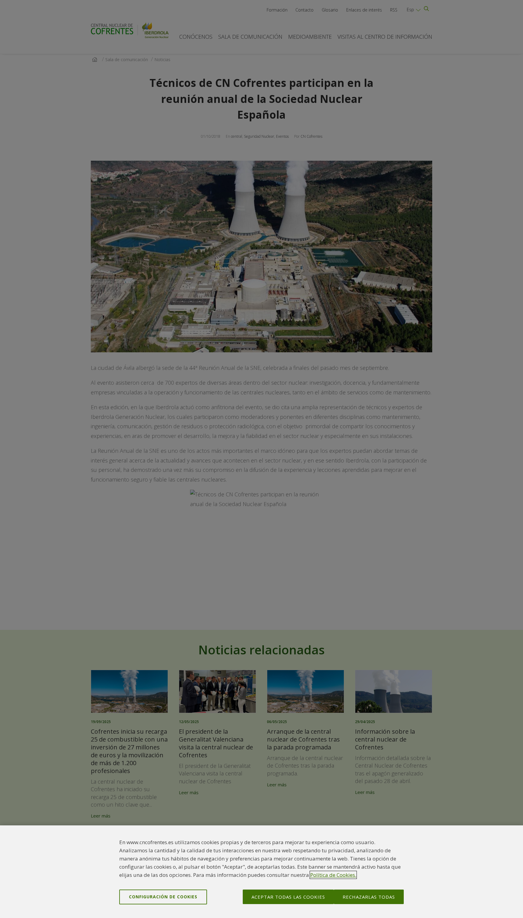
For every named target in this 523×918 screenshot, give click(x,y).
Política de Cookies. (333, 874)
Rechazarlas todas (369, 897)
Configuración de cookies (163, 897)
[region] (261, 871)
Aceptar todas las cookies (288, 897)
